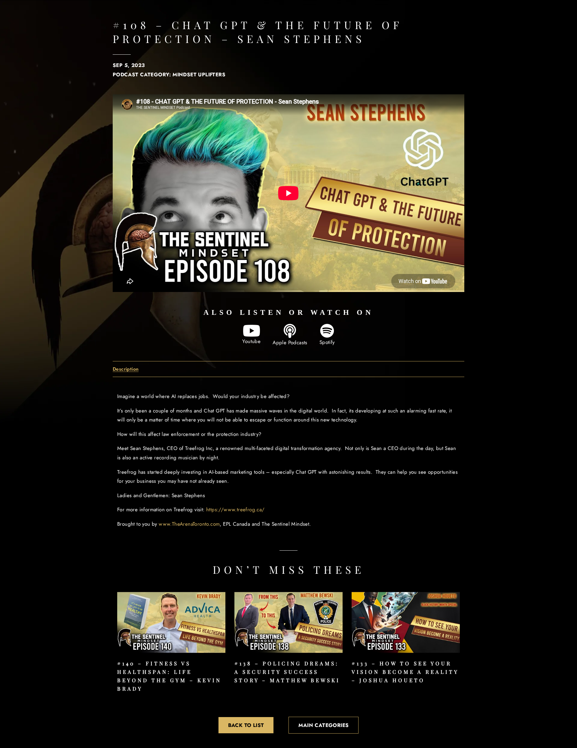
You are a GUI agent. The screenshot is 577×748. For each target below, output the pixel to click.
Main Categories (323, 725)
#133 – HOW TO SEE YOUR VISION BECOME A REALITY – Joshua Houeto (405, 671)
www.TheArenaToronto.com (189, 524)
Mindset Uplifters (198, 74)
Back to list (246, 725)
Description (126, 369)
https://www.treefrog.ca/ (235, 509)
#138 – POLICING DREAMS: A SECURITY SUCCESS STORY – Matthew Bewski (287, 671)
